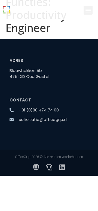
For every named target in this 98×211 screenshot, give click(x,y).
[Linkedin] (62, 167)
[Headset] (49, 167)
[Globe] (36, 167)
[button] (88, 10)
